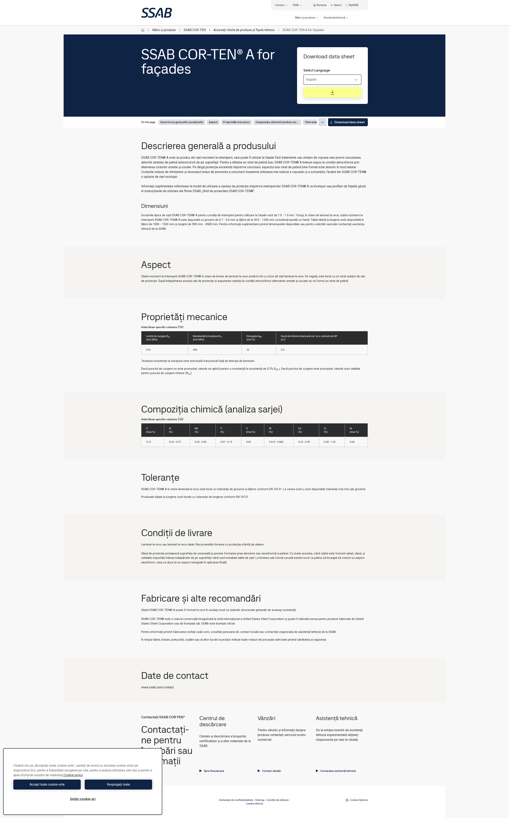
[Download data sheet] (332, 92)
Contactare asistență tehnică (338, 771)
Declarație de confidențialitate (236, 799)
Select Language (316, 70)
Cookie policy (73, 775)
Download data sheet (349, 122)
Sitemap (260, 799)
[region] (82, 781)
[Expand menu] (322, 122)
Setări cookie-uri (82, 799)
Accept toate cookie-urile (47, 784)
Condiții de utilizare (277, 799)
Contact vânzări (271, 771)
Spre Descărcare (214, 771)
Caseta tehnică (254, 803)
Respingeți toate (118, 784)
